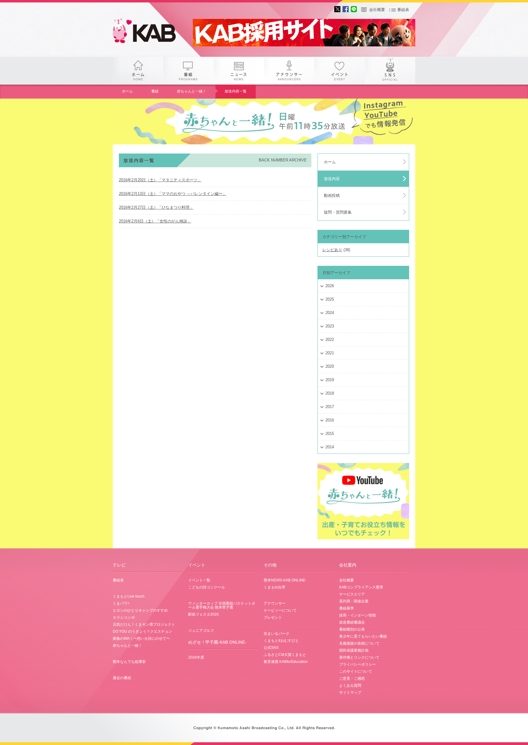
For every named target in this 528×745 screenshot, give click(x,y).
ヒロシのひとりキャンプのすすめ (140, 610)
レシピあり (332, 250)
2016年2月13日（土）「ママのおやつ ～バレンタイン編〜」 (172, 193)
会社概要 (377, 9)
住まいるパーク (276, 633)
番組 (188, 71)
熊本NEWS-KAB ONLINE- (285, 580)
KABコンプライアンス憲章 (361, 587)
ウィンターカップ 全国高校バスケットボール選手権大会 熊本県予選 (221, 605)
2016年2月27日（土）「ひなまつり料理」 (156, 207)
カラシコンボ (124, 617)
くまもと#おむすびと (281, 640)
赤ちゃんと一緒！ (191, 91)
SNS (390, 71)
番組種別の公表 (352, 629)
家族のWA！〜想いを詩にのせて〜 (141, 638)
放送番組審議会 (352, 622)
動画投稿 (332, 195)
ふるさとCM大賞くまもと (285, 655)
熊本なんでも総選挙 (129, 662)
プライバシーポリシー (357, 664)
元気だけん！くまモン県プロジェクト (144, 624)
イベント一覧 (199, 580)
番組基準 (346, 608)
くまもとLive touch (129, 596)
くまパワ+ (121, 603)
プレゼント (273, 617)
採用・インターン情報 (357, 615)
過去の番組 (122, 678)
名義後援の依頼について (359, 643)
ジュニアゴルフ (201, 630)
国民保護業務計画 (354, 650)
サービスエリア (352, 594)
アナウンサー (289, 71)
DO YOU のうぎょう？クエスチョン (142, 631)
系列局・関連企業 (354, 601)
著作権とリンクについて (359, 657)
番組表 (403, 9)
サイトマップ (350, 692)
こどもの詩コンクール (206, 587)
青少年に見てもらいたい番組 (363, 636)
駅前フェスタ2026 (203, 614)
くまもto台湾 (274, 587)
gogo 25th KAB (149, 32)
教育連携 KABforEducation (286, 662)
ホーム (138, 71)
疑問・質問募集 (338, 212)
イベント (339, 71)
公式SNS (271, 648)
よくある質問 (350, 685)
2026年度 (196, 657)
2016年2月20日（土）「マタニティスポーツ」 (160, 180)
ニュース (239, 71)
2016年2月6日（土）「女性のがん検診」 (155, 221)
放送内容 (332, 178)
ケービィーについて (280, 610)
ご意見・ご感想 (352, 678)
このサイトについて (355, 671)
